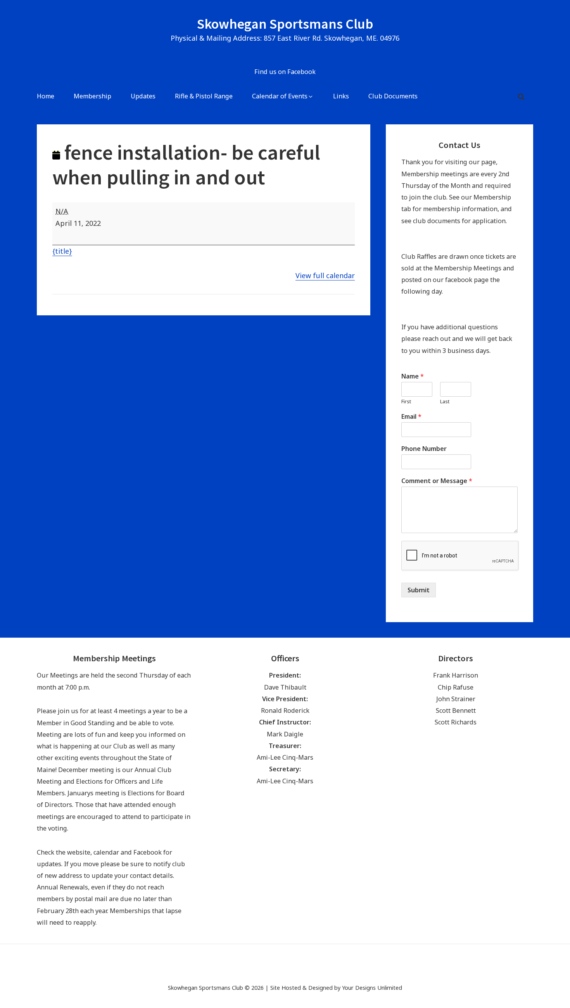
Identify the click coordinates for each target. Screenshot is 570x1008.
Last (444, 401)
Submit (419, 590)
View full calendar (325, 275)
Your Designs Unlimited (372, 987)
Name (412, 376)
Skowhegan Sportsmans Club (285, 24)
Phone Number (424, 449)
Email (411, 417)
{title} (62, 251)
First (406, 401)
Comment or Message (436, 481)
